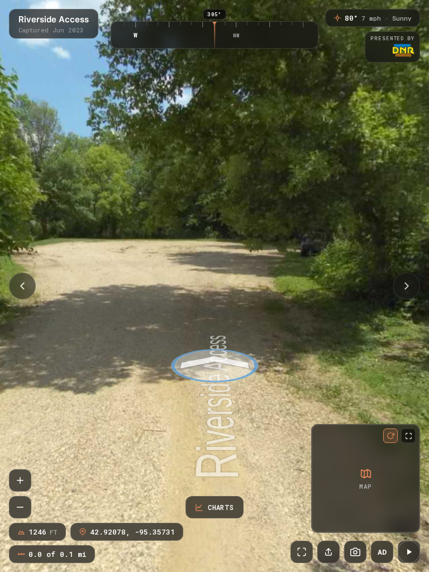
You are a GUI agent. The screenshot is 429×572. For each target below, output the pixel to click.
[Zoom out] (20, 507)
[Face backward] (22, 286)
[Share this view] (328, 552)
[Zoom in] (20, 480)
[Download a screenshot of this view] (355, 552)
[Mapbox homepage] (322, 522)
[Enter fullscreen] (301, 552)
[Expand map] (408, 435)
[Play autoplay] (409, 552)
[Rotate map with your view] (390, 435)
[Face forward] (406, 286)
